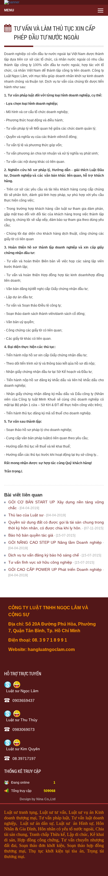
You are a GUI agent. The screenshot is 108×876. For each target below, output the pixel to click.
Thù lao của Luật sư (25, 515)
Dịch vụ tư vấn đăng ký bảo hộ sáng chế (43, 555)
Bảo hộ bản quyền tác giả (30, 535)
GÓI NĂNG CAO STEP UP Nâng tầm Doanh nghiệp (55, 542)
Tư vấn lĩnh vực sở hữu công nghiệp (40, 562)
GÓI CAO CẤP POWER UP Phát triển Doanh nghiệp (55, 569)
